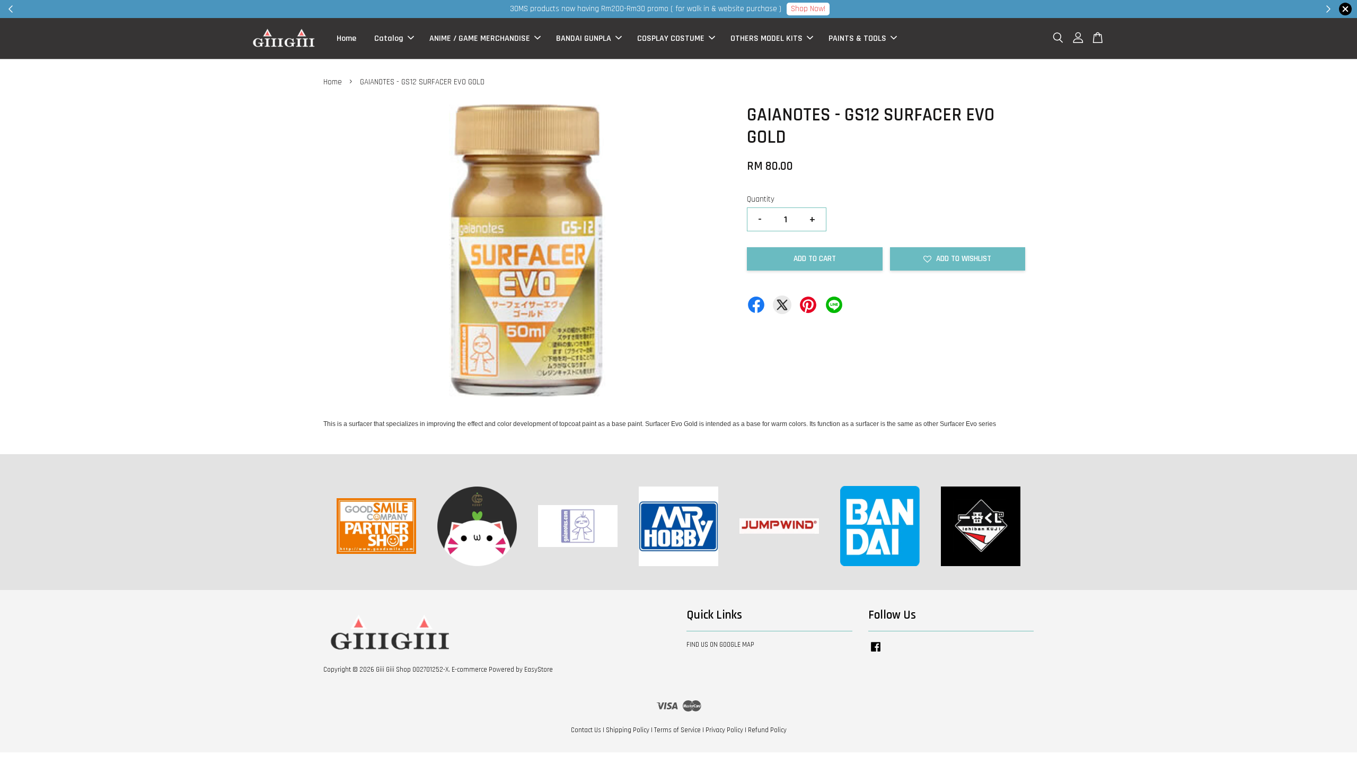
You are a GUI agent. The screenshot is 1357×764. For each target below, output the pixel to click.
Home (346, 38)
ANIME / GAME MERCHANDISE (479, 38)
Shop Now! (808, 9)
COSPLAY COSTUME (670, 38)
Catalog (388, 38)
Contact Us (586, 730)
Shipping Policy (627, 730)
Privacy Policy (724, 730)
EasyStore (538, 669)
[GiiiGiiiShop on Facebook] (875, 652)
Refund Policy (767, 730)
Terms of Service (677, 730)
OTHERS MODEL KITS (766, 38)
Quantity (760, 199)
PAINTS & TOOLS (857, 38)
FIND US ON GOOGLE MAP (720, 644)
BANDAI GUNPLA (583, 38)
